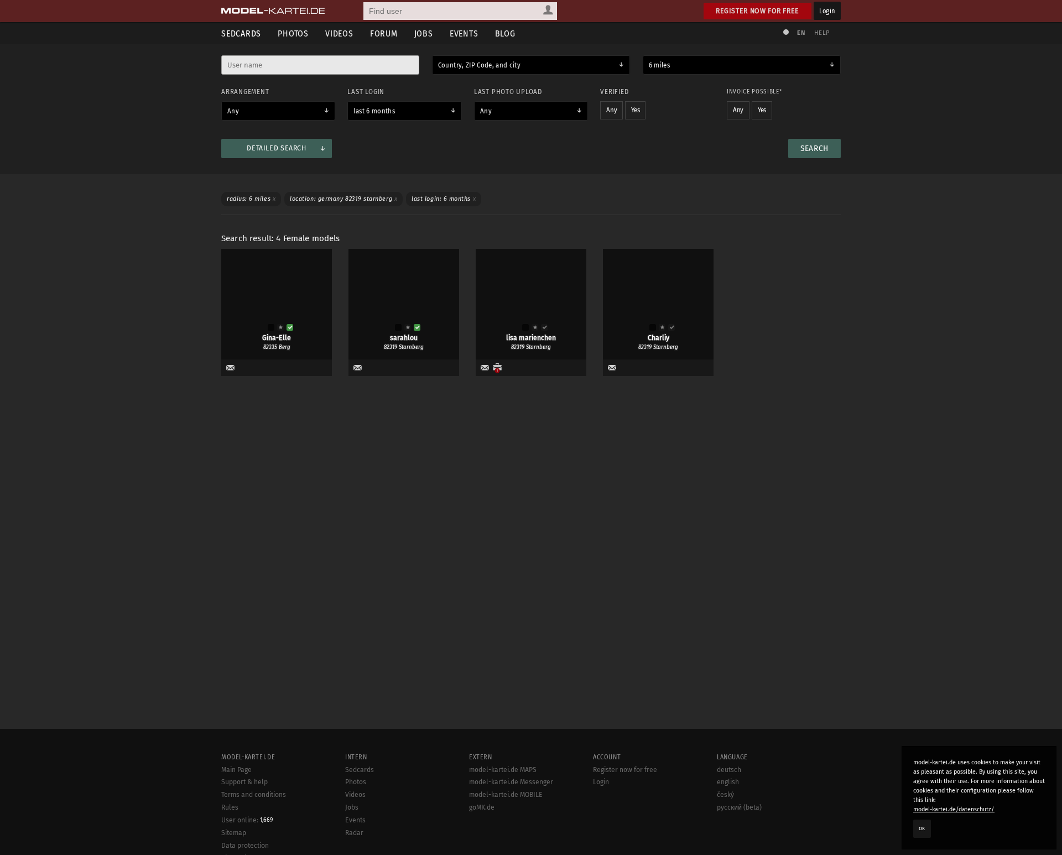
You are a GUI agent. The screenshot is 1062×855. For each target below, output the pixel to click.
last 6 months (374, 111)
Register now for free (757, 11)
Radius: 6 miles (251, 198)
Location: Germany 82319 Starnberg (343, 198)
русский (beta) (739, 807)
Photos (293, 33)
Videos (339, 33)
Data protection (245, 845)
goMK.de (481, 807)
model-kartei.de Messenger (511, 782)
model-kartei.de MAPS (503, 770)
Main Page (236, 770)
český (725, 795)
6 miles (659, 65)
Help (822, 33)
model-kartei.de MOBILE (506, 795)
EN (801, 33)
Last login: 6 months (444, 198)
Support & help (244, 782)
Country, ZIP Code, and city (479, 65)
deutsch (729, 770)
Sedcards (241, 33)
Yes (635, 110)
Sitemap (233, 833)
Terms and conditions (253, 795)
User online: (247, 820)
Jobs (423, 33)
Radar (354, 833)
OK (922, 828)
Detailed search (276, 148)
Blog (505, 33)
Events (464, 33)
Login (827, 11)
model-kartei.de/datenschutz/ (954, 809)
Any (233, 111)
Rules (229, 807)
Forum (384, 33)
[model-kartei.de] (273, 11)
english (728, 782)
